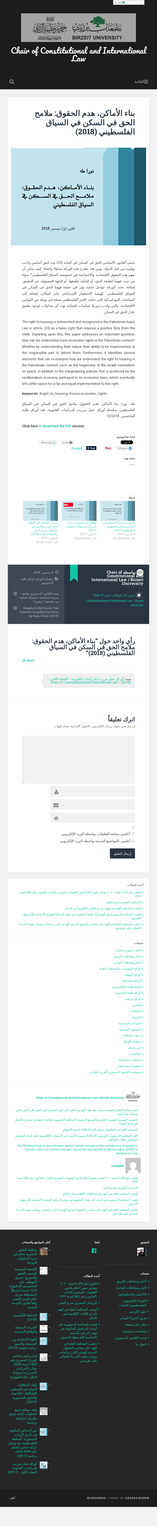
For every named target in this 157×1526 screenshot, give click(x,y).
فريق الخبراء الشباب (132, 1318)
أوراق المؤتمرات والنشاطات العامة (120, 968)
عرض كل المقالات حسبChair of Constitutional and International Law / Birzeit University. (114, 600)
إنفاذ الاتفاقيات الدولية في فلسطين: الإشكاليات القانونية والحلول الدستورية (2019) (23, 1393)
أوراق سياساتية (131, 980)
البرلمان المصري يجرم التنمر (123, 902)
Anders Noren (137, 1497)
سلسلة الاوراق (44, 579)
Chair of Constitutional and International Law (78, 54)
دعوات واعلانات (131, 1035)
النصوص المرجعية (130, 1029)
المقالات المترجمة (130, 1023)
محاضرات (135, 1053)
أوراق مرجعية (133, 999)
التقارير (136, 1005)
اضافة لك (28, 660)
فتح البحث (11, 81)
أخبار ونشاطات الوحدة (127, 962)
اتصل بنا (141, 1344)
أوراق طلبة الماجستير (128, 993)
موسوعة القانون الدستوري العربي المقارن (115, 1072)
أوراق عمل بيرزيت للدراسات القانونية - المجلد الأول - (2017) (22, 1468)
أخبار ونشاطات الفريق (127, 956)
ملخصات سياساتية (129, 1060)
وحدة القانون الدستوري (130, 1338)
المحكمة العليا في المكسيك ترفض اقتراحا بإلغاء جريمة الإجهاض (100, 1129)
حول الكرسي (137, 1311)
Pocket (77, 449)
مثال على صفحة (135, 1324)
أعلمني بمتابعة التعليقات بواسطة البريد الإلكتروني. (95, 834)
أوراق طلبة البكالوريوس (126, 986)
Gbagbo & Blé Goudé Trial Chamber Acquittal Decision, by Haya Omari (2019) (39, 612)
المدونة (136, 1017)
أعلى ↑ (11, 1497)
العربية (118, 2)
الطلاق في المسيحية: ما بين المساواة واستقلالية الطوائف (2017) (80, 526)
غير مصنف (134, 1047)
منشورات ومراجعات (129, 1066)
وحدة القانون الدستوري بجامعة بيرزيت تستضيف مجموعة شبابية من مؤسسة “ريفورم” (39, 597)
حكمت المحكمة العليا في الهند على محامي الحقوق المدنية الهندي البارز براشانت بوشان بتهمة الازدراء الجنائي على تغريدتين (78, 1352)
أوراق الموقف (132, 974)
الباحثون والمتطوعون (132, 1294)
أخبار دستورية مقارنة (128, 950)
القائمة (139, 82)
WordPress (96, 1497)
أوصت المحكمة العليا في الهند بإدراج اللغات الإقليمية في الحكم (103, 908)
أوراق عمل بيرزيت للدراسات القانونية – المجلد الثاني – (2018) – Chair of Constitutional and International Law (89, 680)
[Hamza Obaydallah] (141, 1252)
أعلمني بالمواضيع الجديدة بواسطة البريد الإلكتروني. (94, 841)
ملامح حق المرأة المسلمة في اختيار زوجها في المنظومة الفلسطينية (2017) (119, 526)
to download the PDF (55, 426)
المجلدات (135, 1011)
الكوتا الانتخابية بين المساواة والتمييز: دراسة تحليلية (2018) (22, 1343)
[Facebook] (94, 1251)
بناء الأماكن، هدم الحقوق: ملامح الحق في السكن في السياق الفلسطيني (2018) (85, 122)
